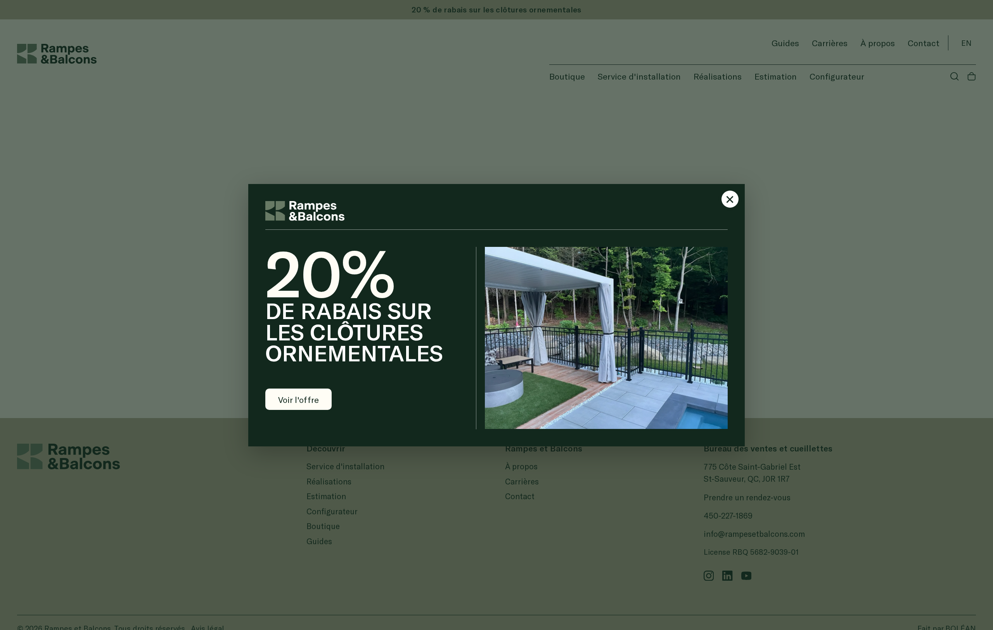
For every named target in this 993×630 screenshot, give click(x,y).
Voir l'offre (298, 399)
